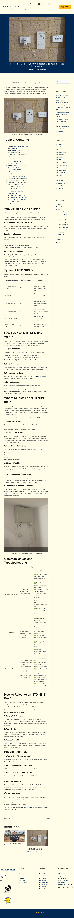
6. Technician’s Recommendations (18, 178)
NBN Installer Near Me (61, 165)
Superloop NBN (60, 185)
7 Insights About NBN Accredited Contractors (35, 849)
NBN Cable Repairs (61, 152)
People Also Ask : (12, 193)
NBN (29, 69)
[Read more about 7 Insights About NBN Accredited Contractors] (37, 838)
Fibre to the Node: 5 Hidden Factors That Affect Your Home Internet (63, 129)
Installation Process (14, 148)
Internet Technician (60, 147)
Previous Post (6, 818)
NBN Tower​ (59, 175)
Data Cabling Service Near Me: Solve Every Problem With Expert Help (63, 98)
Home (21, 873)
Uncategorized (59, 188)
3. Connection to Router (15, 161)
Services (21, 878)
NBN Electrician (60, 154)
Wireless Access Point (61, 191)
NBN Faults (59, 157)
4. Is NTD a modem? (14, 201)
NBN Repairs (42, 878)
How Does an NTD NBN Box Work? (18, 146)
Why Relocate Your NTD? (16, 184)
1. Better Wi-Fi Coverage (17, 186)
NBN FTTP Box (60, 160)
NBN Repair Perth (60, 172)
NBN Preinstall (42, 886)
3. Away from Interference (15, 171)
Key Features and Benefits (16, 150)
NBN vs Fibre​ (59, 180)
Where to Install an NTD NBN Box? (17, 165)
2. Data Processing (14, 159)
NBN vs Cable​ (59, 178)
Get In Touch (22, 880)
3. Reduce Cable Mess (17, 191)
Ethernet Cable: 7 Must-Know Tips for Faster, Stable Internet (63, 122)
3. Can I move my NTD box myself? (18, 199)
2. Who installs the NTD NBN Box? (18, 197)
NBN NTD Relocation (44, 873)
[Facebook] (59, 887)
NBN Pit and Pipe (43, 884)
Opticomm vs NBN (60, 183)
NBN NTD (34, 69)
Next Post (48, 818)
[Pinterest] (72, 887)
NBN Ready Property (61, 170)
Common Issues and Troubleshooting (17, 180)
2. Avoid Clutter (15, 189)
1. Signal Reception (14, 156)
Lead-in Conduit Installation (46, 876)
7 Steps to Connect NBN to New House (13, 844)
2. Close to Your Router (15, 169)
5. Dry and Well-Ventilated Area (17, 176)
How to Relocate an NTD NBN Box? (17, 182)
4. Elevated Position (14, 174)
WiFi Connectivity (43, 882)
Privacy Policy (23, 882)
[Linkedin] (68, 887)
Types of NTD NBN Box (14, 152)
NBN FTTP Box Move (61, 162)
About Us (21, 876)
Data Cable (59, 144)
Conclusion (11, 204)
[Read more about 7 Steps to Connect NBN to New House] (14, 835)
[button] (45, 4)
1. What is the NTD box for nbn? (17, 195)
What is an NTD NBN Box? (15, 144)
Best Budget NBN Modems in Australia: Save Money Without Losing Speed (63, 114)
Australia (40, 213)
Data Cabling (42, 880)
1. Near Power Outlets (15, 167)
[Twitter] (63, 887)
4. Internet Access (13, 163)
